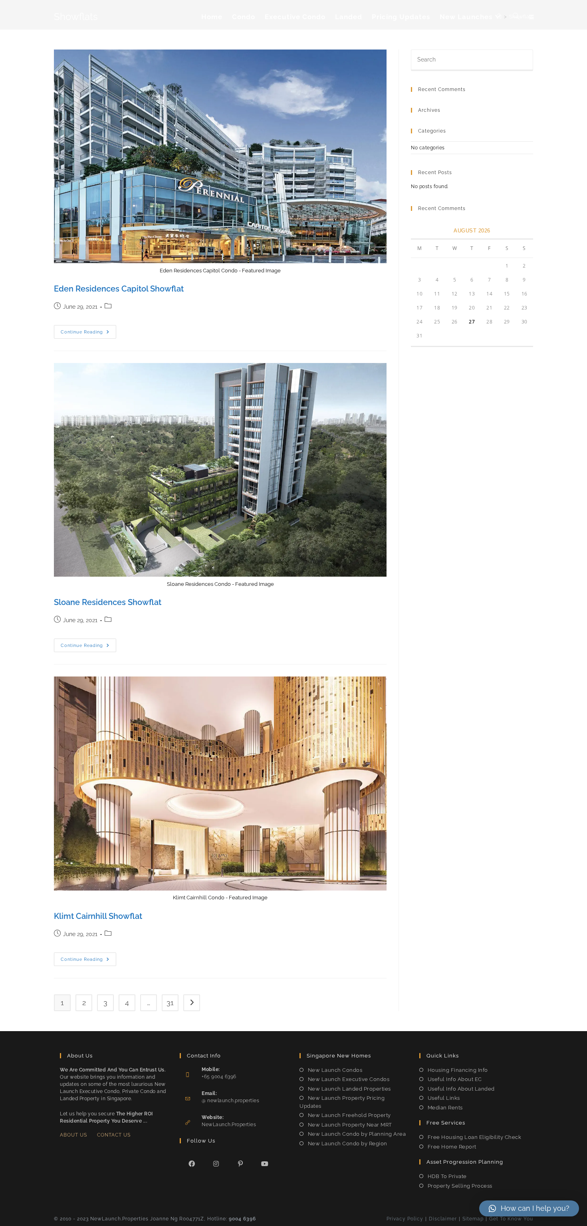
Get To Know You (511, 1219)
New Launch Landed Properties (349, 1089)
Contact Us (114, 1135)
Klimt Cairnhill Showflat (98, 916)
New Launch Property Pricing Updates (342, 1102)
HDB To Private (447, 1176)
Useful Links (444, 1098)
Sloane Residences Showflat (107, 602)
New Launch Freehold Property (349, 1115)
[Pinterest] (241, 1163)
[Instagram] (216, 1163)
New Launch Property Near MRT (350, 1125)
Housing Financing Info (458, 1070)
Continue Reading (88, 334)
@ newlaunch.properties (230, 1100)
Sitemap (473, 1219)
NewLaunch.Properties (229, 1124)
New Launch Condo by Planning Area (357, 1134)
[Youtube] (265, 1163)
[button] (529, 1208)
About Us (73, 1135)
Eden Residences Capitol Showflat (119, 289)
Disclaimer (443, 1219)
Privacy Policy (405, 1219)
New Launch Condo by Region (347, 1144)
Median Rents (445, 1108)
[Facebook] (192, 1163)
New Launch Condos (335, 1070)
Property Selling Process (460, 1186)
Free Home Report (452, 1147)
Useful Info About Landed (461, 1089)
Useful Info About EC (455, 1079)
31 (170, 1002)
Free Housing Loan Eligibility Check (474, 1137)
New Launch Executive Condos (348, 1079)
